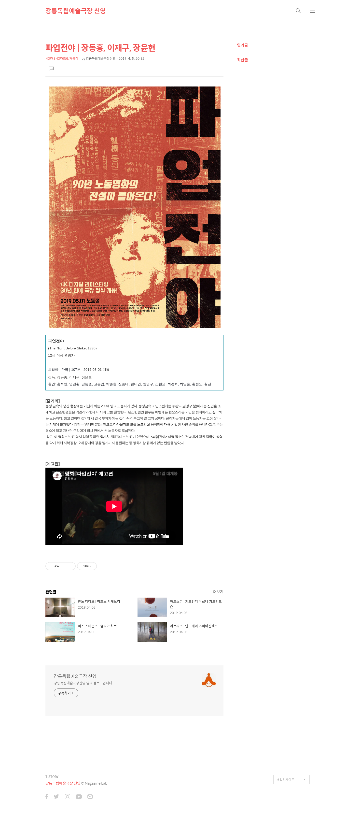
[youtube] (79, 797)
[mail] (90, 797)
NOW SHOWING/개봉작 (61, 58)
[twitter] (56, 797)
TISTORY (51, 776)
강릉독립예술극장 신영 (75, 10)
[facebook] (46, 797)
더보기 (218, 591)
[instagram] (67, 797)
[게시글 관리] (70, 566)
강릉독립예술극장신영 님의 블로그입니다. (83, 682)
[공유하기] (64, 566)
